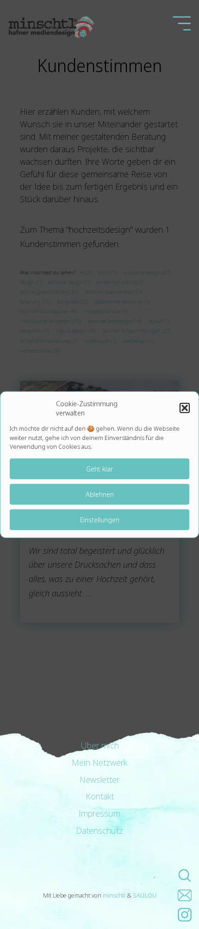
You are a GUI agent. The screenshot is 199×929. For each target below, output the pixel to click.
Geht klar (99, 468)
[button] (184, 408)
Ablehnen (100, 494)
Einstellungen (99, 519)
